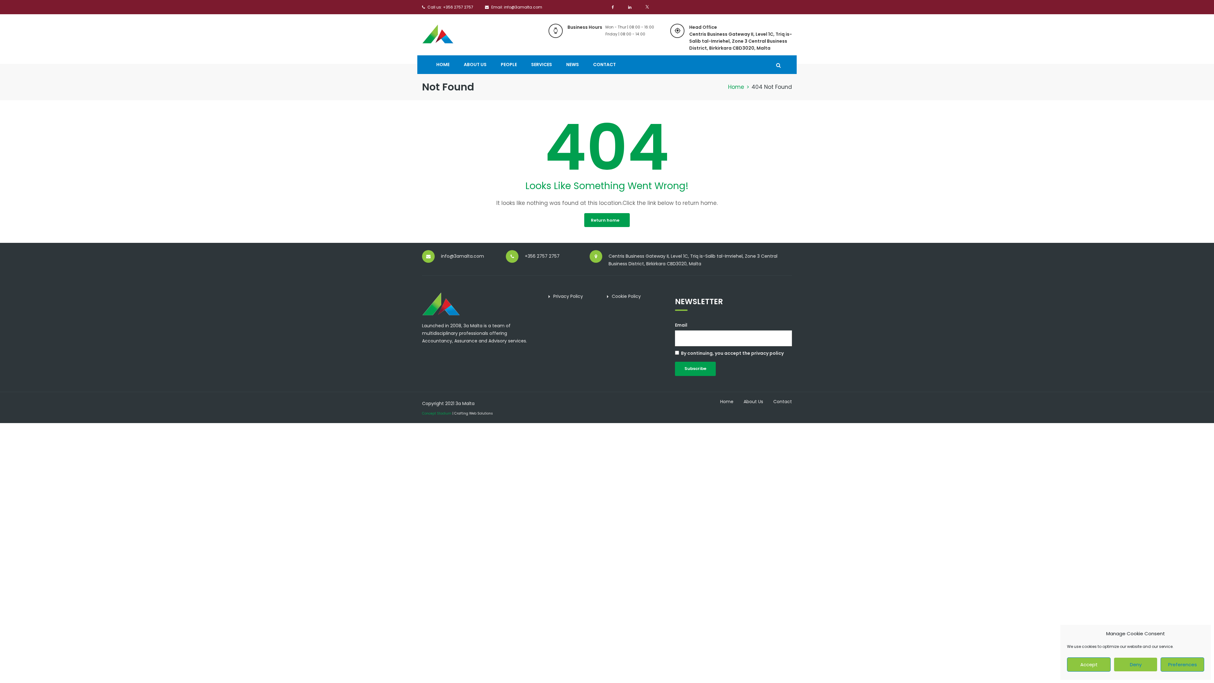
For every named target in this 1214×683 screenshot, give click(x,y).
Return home (605, 220)
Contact (604, 64)
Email (681, 325)
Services (541, 64)
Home (443, 64)
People (509, 64)
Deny (1136, 664)
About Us (475, 64)
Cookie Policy (626, 296)
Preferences (1182, 664)
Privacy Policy (568, 296)
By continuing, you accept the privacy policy (732, 353)
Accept (1089, 664)
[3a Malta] (438, 33)
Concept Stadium (436, 413)
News (572, 64)
